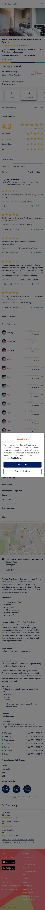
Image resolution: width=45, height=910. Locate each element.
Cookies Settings (22, 471)
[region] (22, 455)
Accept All (22, 465)
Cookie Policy (16, 458)
